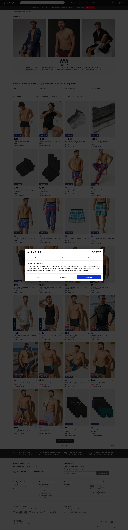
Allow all (89, 277)
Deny (39, 277)
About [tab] (90, 258)
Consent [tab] (37, 258)
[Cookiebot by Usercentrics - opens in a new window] (93, 252)
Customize (63, 277)
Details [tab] (64, 258)
